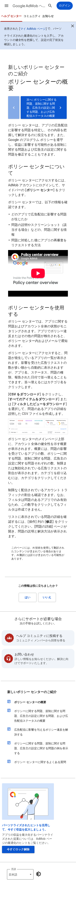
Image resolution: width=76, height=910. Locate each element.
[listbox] (20, 874)
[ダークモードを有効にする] (38, 874)
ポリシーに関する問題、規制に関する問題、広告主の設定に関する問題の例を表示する (41, 748)
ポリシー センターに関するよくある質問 (40, 762)
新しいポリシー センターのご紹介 (32, 692)
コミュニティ (32, 16)
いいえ (47, 597)
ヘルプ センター (11, 16)
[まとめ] (72, 26)
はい (27, 597)
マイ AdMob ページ (33, 29)
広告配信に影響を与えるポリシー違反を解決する (41, 732)
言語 (13, 869)
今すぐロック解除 (18, 849)
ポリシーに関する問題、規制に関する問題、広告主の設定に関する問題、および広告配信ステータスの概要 (41, 716)
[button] (6, 6)
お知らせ (48, 16)
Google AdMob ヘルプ (29, 6)
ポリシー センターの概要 (30, 702)
